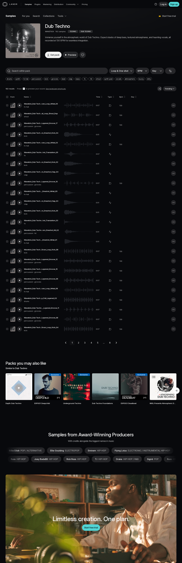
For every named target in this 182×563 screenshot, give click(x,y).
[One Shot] (110, 134)
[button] (155, 4)
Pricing (85, 4)
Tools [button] (60, 16)
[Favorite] (82, 55)
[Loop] (110, 105)
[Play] (23, 40)
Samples (28, 4)
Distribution (58, 4)
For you (26, 16)
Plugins (38, 4)
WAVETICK (49, 31)
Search (36, 16)
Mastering (47, 4)
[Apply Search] (9, 71)
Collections (48, 16)
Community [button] (70, 4)
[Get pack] (26, 386)
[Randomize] (159, 88)
